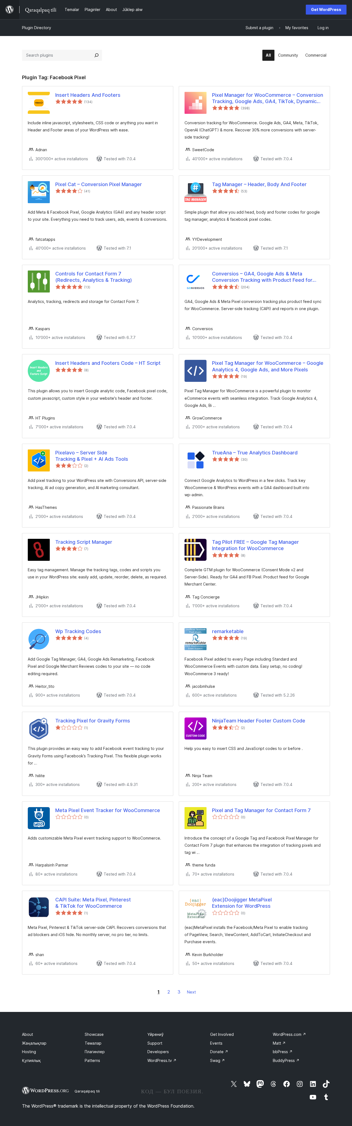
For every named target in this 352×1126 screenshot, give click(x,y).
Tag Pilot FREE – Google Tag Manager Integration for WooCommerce (255, 545)
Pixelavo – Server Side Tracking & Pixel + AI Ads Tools (91, 456)
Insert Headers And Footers (87, 95)
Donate (219, 1051)
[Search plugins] (96, 55)
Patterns (92, 1060)
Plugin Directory (36, 27)
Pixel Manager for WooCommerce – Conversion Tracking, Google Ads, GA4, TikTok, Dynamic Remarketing (267, 98)
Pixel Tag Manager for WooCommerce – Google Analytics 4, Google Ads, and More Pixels (267, 366)
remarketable (228, 631)
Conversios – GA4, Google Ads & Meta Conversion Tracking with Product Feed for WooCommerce (262, 277)
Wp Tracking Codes (78, 631)
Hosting (29, 1051)
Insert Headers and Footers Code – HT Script (108, 363)
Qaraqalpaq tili (87, 1091)
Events (216, 1043)
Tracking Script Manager (83, 542)
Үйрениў (155, 1034)
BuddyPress (286, 1060)
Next (191, 992)
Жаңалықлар (34, 1043)
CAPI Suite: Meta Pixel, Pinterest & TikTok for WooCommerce (93, 903)
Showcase (94, 1034)
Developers (158, 1051)
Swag (217, 1060)
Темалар (93, 1043)
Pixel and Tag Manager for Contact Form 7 (261, 810)
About (27, 1034)
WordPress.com (289, 1034)
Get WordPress (326, 9)
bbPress (283, 1051)
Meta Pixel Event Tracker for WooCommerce (107, 810)
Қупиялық (31, 1060)
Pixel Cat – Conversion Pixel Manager (98, 184)
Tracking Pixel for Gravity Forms (92, 721)
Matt (279, 1043)
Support (154, 1043)
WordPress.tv (162, 1060)
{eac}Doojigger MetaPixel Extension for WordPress (242, 903)
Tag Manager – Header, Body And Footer (259, 184)
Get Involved (222, 1034)
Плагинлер (95, 1051)
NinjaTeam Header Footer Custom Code (258, 721)
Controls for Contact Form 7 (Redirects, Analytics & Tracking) (93, 277)
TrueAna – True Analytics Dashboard (255, 453)
